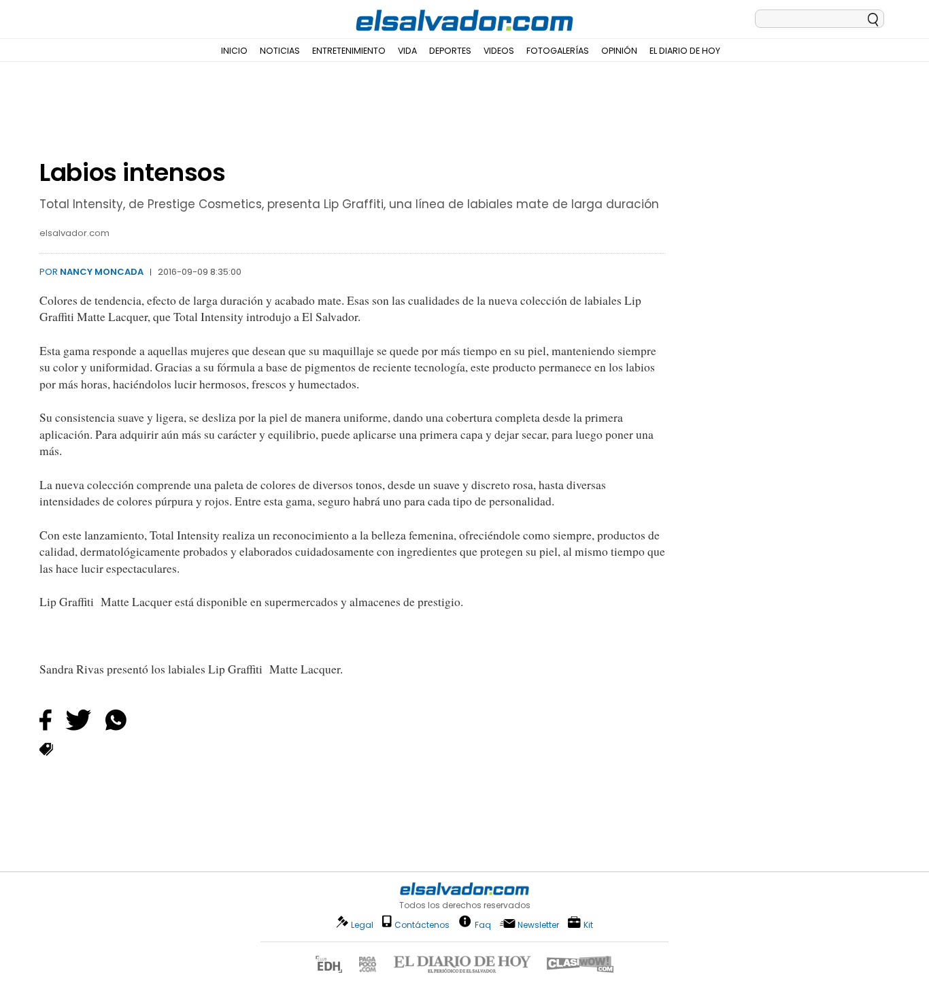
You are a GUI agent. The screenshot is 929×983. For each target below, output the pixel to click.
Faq (483, 924)
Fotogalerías (557, 50)
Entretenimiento (349, 50)
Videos (499, 50)
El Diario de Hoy (684, 50)
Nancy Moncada (101, 271)
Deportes (450, 50)
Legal (362, 925)
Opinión (619, 50)
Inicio (234, 50)
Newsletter (538, 925)
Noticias (280, 50)
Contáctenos (422, 925)
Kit (588, 924)
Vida (407, 50)
